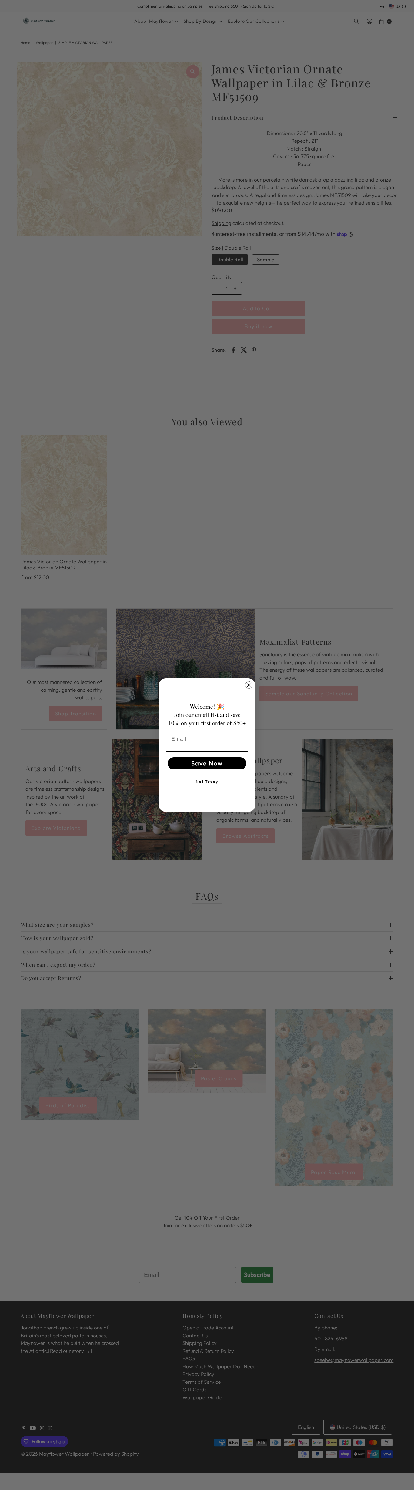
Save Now (207, 763)
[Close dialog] (248, 685)
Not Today (207, 781)
